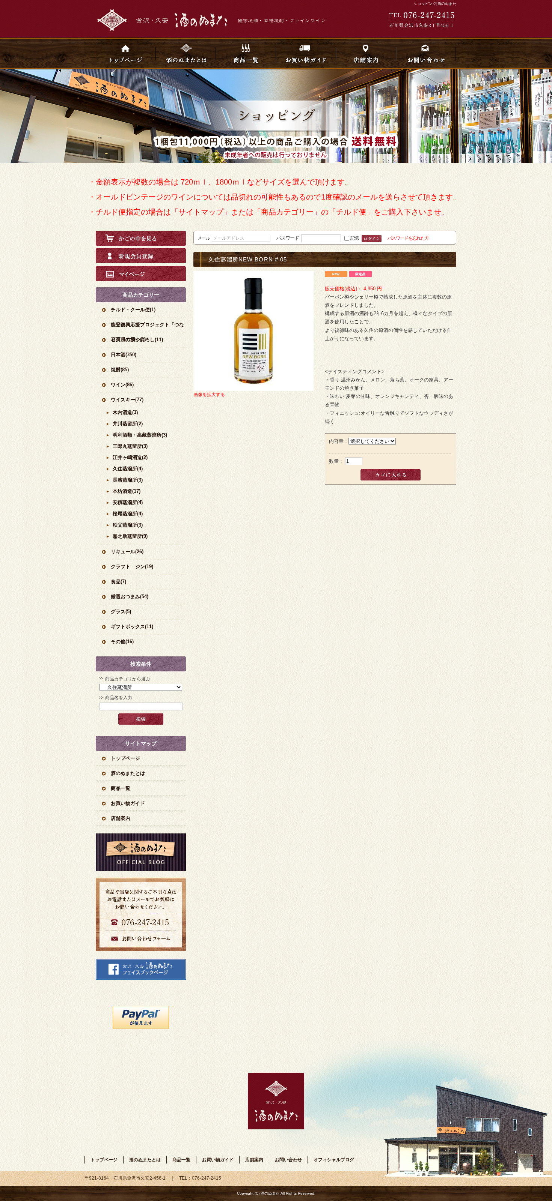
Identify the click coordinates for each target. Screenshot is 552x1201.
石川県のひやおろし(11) (137, 339)
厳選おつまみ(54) (129, 596)
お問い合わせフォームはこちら (141, 914)
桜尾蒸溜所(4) (128, 513)
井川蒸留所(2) (128, 423)
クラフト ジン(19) (132, 566)
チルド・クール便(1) (133, 309)
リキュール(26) (127, 551)
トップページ (126, 53)
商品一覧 (246, 53)
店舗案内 (366, 53)
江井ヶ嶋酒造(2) (130, 457)
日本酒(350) (123, 354)
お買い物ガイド (306, 53)
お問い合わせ (426, 53)
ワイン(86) (122, 384)
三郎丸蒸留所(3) (130, 446)
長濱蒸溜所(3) (128, 480)
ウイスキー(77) (127, 399)
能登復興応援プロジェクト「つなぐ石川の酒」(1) (147, 327)
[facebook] (141, 978)
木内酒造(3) (125, 412)
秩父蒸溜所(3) (128, 525)
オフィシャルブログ (141, 852)
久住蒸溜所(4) (128, 468)
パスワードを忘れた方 (408, 238)
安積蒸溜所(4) (128, 502)
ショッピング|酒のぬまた (435, 4)
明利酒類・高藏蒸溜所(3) (140, 435)
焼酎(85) (120, 369)
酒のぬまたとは (186, 53)
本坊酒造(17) (126, 491)
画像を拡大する (209, 394)
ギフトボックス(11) (132, 626)
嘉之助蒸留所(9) (130, 536)
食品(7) (118, 581)
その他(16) (122, 641)
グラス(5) (121, 611)
